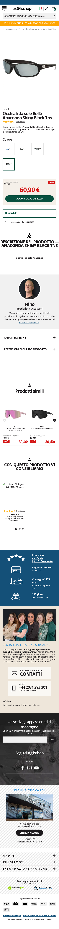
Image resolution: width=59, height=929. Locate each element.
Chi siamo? (13, 862)
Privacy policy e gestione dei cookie (39, 915)
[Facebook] (22, 768)
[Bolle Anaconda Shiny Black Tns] (29, 68)
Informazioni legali (12, 915)
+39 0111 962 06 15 (29, 322)
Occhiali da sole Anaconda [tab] (29, 257)
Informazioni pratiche (25, 868)
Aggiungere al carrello (29, 198)
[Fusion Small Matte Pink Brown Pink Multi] (15, 414)
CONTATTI (31, 674)
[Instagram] (29, 768)
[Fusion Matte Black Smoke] (42, 414)
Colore (7, 139)
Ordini (9, 855)
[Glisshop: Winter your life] (22, 9)
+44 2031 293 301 (33, 687)
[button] (29, 338)
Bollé (7, 109)
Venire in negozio (29, 832)
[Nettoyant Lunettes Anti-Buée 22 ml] (15, 495)
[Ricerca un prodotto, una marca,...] (54, 16)
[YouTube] (36, 768)
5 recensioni (20, 122)
